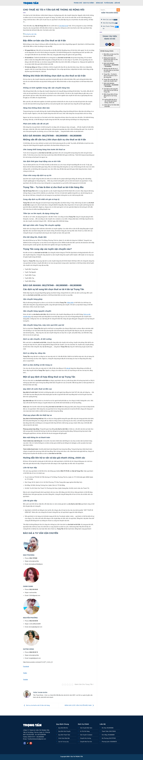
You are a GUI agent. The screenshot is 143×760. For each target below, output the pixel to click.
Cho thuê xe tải (63, 25)
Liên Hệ (117, 3)
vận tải (68, 368)
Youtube (25, 679)
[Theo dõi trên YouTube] (112, 44)
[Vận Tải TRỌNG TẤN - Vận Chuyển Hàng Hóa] (31, 3)
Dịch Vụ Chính (88, 3)
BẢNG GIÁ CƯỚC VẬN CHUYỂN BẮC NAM (78, 705)
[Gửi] (118, 10)
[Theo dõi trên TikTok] (109, 44)
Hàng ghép (70, 302)
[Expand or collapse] (118, 51)
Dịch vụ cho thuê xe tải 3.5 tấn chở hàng (38, 705)
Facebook (26, 666)
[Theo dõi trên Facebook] (106, 44)
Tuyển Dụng (108, 3)
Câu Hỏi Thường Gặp (63, 741)
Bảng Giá (99, 3)
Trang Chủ (78, 3)
